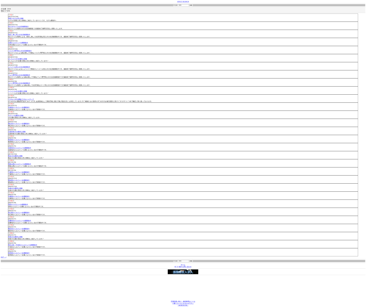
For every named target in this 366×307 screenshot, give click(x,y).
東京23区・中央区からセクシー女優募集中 (22, 245)
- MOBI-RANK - (183, 305)
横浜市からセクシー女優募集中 (19, 229)
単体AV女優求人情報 (15, 237)
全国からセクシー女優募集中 (18, 42)
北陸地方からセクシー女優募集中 (19, 148)
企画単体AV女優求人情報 (17, 131)
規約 (180, 267)
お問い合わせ (186, 267)
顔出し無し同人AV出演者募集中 (19, 34)
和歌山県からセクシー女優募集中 (19, 164)
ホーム (183, 265)
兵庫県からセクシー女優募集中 (19, 196)
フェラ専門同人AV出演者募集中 (19, 75)
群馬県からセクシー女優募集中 (19, 253)
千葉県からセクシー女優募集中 (19, 172)
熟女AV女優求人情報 (15, 156)
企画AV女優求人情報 (15, 188)
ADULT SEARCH (183, 1)
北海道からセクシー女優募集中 (19, 107)
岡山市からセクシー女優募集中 (19, 123)
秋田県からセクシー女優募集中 (19, 140)
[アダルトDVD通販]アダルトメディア (21, 99)
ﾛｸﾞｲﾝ (176, 267)
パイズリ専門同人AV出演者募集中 (20, 51)
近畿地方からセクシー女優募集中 (19, 220)
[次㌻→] (3, 257)
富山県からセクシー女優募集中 (19, 212)
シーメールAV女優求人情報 (17, 91)
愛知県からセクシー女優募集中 (19, 180)
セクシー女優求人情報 (15, 115)
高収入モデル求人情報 (15, 18)
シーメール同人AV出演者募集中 (19, 67)
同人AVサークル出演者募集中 (18, 26)
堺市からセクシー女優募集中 (18, 204)
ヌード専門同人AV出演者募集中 (19, 83)
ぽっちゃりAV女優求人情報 (17, 59)
